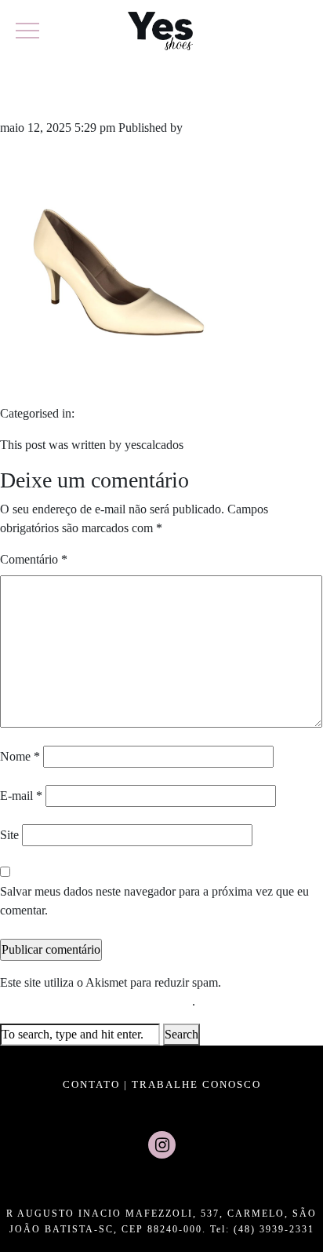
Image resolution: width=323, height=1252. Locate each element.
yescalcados (215, 127)
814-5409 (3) (82, 93)
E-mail (21, 795)
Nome (20, 756)
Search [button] (181, 1034)
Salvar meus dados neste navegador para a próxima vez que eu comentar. (154, 901)
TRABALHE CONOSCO (196, 1084)
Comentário (33, 559)
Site (9, 834)
